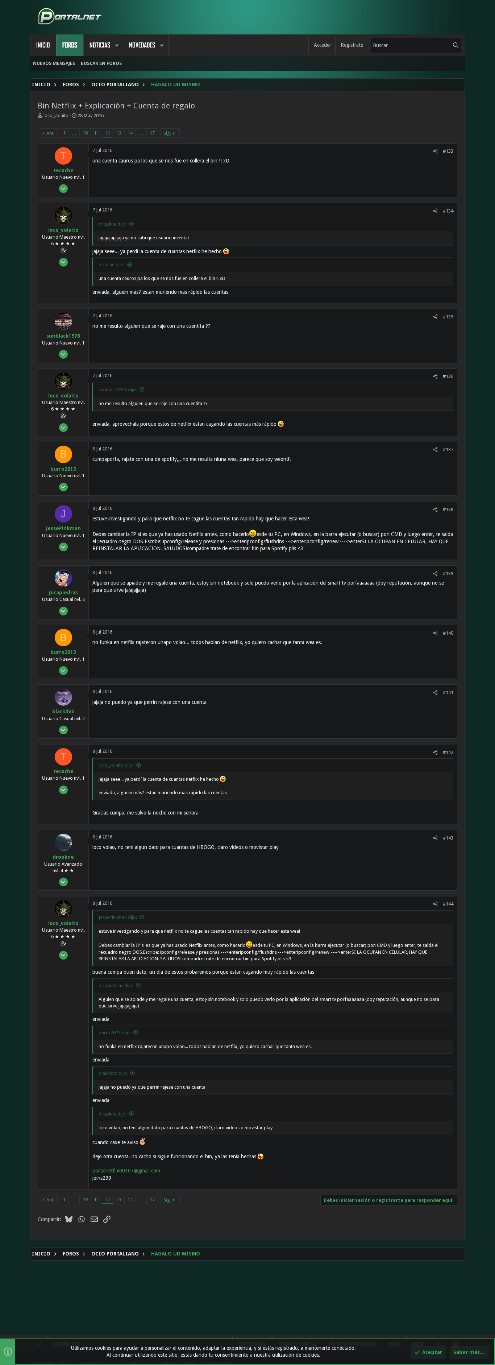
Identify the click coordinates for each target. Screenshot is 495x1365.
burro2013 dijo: (115, 1032)
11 (96, 133)
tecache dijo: (112, 264)
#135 (448, 316)
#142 (448, 752)
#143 (448, 838)
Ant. (50, 133)
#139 (448, 573)
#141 (448, 692)
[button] (116, 45)
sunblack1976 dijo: (118, 389)
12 (107, 133)
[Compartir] (435, 151)
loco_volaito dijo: (116, 765)
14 (130, 133)
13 (118, 133)
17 (152, 133)
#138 (448, 509)
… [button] (74, 133)
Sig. (167, 133)
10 (85, 133)
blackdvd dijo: (113, 1073)
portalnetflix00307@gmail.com (126, 1171)
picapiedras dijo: (116, 985)
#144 (448, 904)
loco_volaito (55, 115)
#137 (448, 449)
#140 (448, 633)
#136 (448, 376)
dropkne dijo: (112, 224)
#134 (448, 211)
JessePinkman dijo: (118, 917)
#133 (448, 151)
